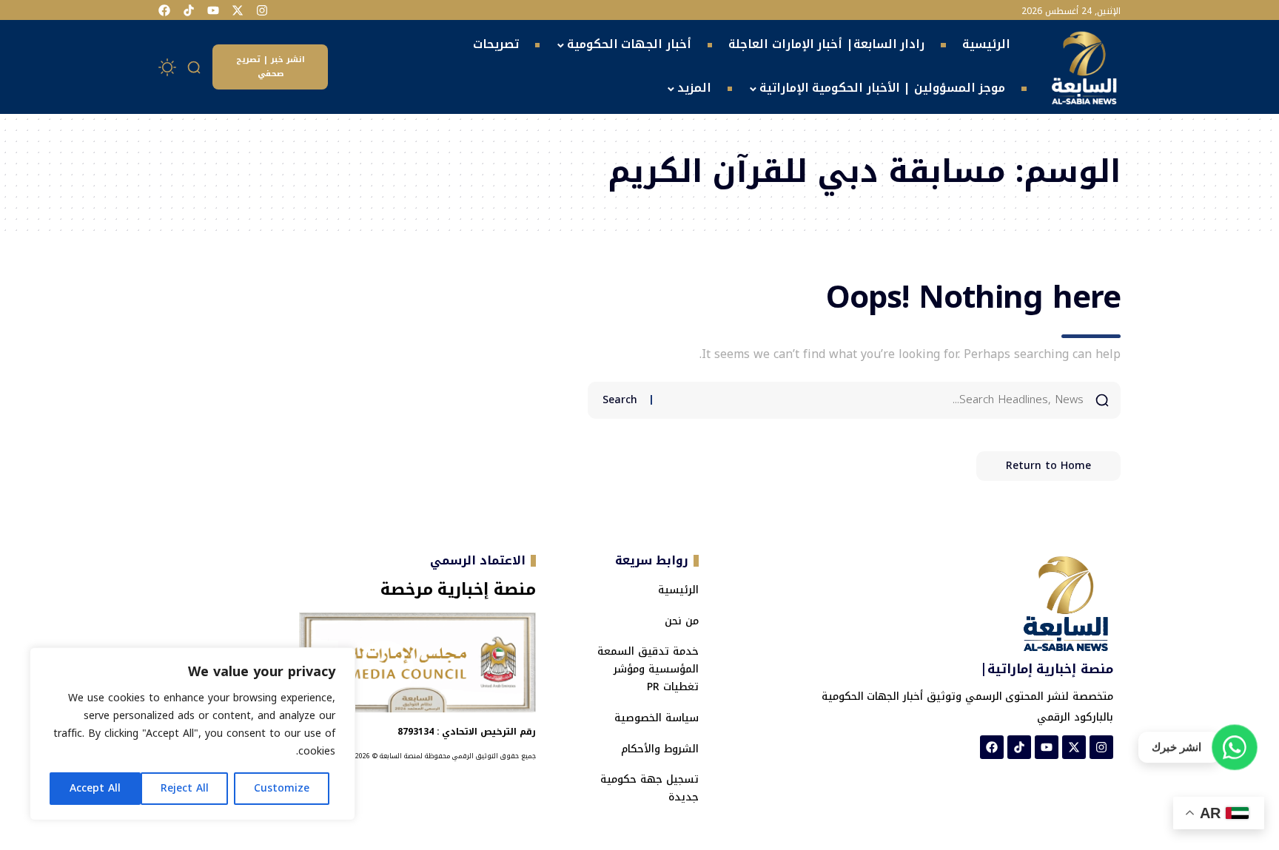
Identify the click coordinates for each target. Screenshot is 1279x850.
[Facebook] (164, 10)
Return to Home (1048, 466)
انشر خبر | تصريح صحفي (270, 66)
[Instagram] (262, 10)
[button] (194, 67)
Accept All (95, 788)
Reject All (185, 788)
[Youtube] (213, 10)
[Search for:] (873, 400)
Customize (281, 788)
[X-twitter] (238, 10)
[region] (192, 733)
